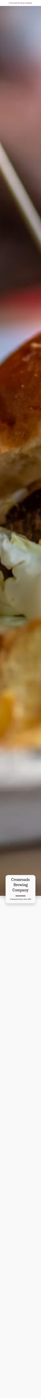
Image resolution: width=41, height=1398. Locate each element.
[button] (2, 3)
